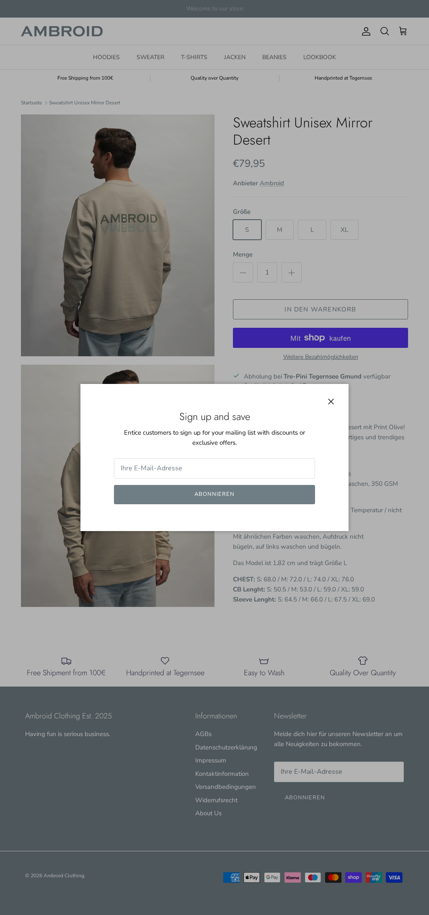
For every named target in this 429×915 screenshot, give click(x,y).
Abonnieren (214, 494)
